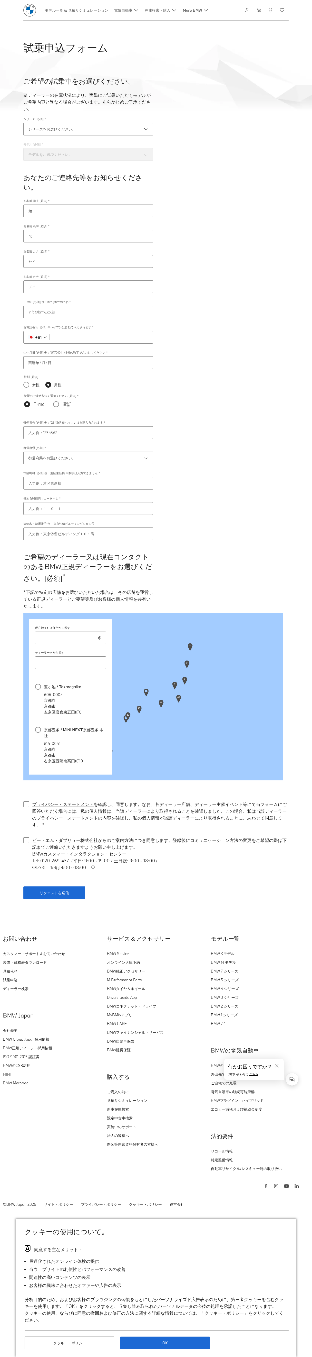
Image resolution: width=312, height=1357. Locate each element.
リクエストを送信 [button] (54, 892)
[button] (70, 699)
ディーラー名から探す (49, 652)
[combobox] (70, 638)
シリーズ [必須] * (34, 119)
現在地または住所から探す (52, 628)
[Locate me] (99, 638)
